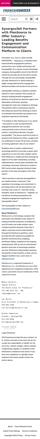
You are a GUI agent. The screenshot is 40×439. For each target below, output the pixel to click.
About (10, 426)
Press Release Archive (23, 426)
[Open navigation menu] (4, 19)
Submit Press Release (11, 431)
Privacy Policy (30, 435)
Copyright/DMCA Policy (13, 435)
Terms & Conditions (29, 431)
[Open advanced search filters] (31, 19)
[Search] (26, 19)
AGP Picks (5, 3)
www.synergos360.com (10, 209)
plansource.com (8, 259)
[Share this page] (36, 19)
